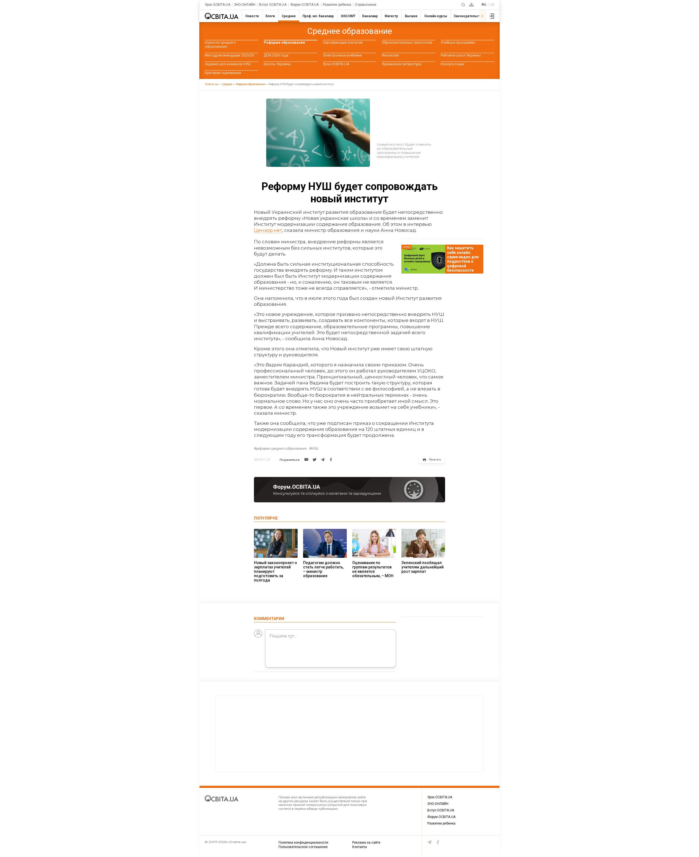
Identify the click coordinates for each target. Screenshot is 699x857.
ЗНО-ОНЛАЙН (244, 5)
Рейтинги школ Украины (461, 55)
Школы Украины (277, 64)
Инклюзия (390, 55)
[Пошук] (463, 5)
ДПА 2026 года (276, 55)
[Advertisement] (349, 733)
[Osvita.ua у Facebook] (438, 842)
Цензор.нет (268, 230)
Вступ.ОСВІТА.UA (272, 5)
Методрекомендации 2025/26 (229, 55)
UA (492, 5)
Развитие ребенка (337, 5)
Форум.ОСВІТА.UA (304, 5)
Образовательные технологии (407, 42)
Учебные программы (458, 42)
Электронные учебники (342, 55)
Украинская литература (401, 64)
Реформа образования (284, 42)
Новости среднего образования (220, 44)
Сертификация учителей (343, 42)
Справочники (365, 5)
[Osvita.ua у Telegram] (429, 842)
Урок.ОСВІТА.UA (217, 5)
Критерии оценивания (223, 73)
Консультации (452, 64)
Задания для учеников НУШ (228, 64)
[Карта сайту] (471, 5)
